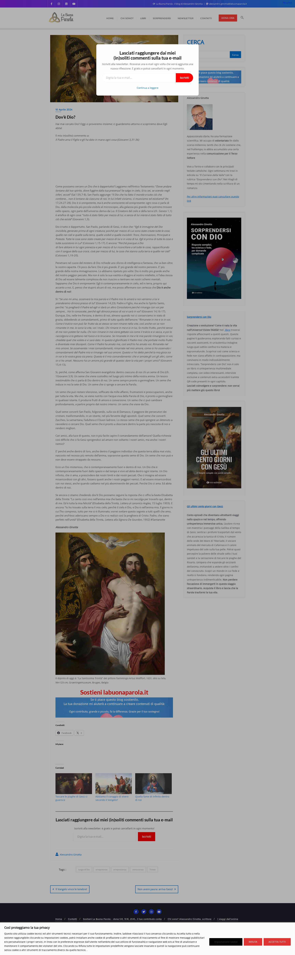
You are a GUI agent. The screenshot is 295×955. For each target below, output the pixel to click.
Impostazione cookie (225, 941)
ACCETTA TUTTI (277, 941)
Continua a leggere (147, 87)
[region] (147, 938)
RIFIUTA (253, 941)
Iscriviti (184, 78)
